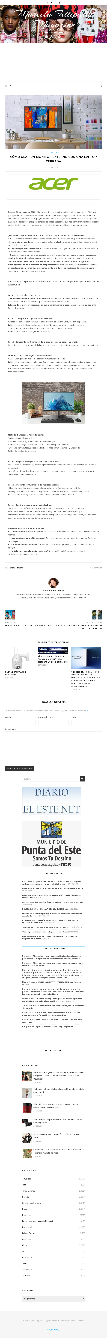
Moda (24, 1245)
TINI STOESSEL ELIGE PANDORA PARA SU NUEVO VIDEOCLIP (47, 927)
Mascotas (26, 1239)
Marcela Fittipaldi (16, 568)
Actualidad (26, 1178)
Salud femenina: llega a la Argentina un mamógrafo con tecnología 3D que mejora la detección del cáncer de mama (52, 999)
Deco (24, 1209)
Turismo (26, 1275)
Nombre (9, 717)
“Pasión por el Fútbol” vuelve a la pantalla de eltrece (45, 932)
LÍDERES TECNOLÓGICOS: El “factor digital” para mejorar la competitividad (53, 659)
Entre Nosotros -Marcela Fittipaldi (37, 1221)
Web (74, 717)
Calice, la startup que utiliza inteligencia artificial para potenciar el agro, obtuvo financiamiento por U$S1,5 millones (52, 957)
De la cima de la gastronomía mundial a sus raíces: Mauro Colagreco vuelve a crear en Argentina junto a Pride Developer (51, 882)
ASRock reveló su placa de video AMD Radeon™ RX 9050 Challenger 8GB (52, 902)
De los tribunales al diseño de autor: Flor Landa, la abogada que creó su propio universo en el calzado (52, 976)
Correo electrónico (47, 717)
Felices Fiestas (28, 1233)
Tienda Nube (29, 1005)
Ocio (24, 1251)
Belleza (25, 1196)
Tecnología (53, 152)
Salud (24, 1263)
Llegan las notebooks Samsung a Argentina (54, 1026)
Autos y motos (28, 1190)
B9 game (27, 1026)
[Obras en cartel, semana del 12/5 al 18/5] (10, 614)
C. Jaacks (80, 1321)
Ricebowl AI (28, 956)
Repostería (27, 1257)
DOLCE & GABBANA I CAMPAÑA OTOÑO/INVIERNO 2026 (45, 909)
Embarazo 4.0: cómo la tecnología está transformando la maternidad (52, 888)
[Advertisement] (53, 62)
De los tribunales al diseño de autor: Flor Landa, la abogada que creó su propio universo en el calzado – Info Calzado (51, 972)
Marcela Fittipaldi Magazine (53, 19)
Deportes (26, 1215)
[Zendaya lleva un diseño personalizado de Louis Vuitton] (97, 614)
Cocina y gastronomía (31, 1203)
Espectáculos (28, 1227)
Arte (24, 1184)
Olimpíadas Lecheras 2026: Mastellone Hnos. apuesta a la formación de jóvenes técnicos (51, 1013)
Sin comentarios (95, 568)
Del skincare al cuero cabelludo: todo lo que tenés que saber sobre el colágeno (53, 992)
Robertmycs (28, 1019)
